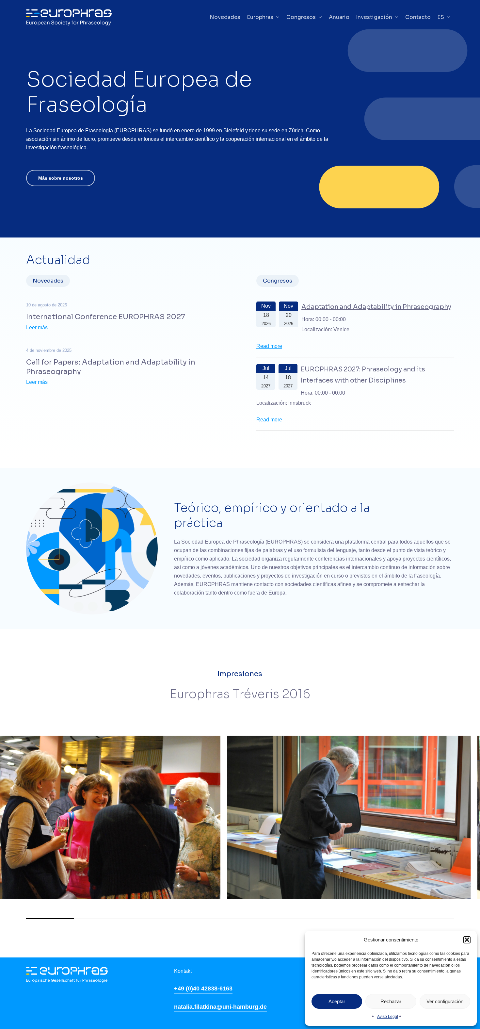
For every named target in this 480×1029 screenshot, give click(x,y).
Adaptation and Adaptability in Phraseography (376, 307)
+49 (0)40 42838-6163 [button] (203, 988)
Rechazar (390, 1001)
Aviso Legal (387, 1016)
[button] (467, 940)
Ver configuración (444, 1001)
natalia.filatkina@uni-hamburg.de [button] (220, 1007)
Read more (269, 346)
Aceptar (336, 1001)
